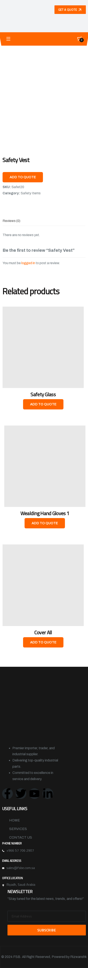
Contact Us (20, 837)
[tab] (11, 221)
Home (14, 820)
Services (18, 829)
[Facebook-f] (7, 793)
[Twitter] (21, 793)
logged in (28, 263)
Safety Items (31, 193)
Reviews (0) (11, 221)
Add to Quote (23, 177)
